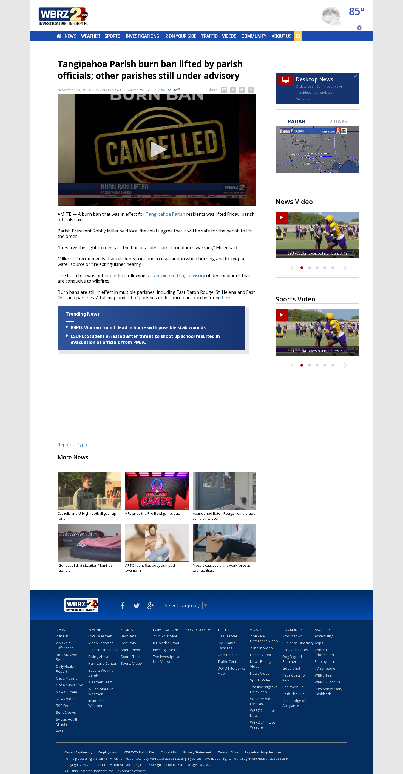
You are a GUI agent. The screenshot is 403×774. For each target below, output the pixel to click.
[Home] (70, 15)
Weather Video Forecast (262, 701)
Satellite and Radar (103, 649)
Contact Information (324, 652)
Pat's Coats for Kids (294, 678)
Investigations (142, 36)
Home (58, 36)
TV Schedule (325, 668)
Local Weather (100, 636)
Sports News (131, 649)
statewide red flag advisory (177, 275)
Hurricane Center (102, 663)
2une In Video (261, 647)
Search (298, 36)
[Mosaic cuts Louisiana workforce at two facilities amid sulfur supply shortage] (224, 543)
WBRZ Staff (170, 89)
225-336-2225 (174, 758)
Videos (229, 36)
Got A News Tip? (69, 685)
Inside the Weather (96, 703)
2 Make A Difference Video (264, 638)
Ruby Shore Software (130, 771)
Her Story (128, 642)
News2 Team (66, 691)
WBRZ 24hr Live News (262, 713)
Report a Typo (72, 445)
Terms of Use (228, 752)
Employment (325, 661)
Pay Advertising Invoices (263, 752)
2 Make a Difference (64, 645)
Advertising (324, 636)
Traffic (210, 36)
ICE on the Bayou (166, 642)
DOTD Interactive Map (231, 671)
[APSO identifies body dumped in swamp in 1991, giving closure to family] (157, 543)
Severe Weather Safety (101, 673)
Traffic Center (229, 661)
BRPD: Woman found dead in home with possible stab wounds (138, 327)
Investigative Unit (167, 649)
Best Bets (128, 636)
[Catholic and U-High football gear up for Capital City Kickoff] (89, 491)
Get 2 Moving (66, 678)
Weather (90, 36)
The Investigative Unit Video (166, 659)
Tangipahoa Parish (165, 214)
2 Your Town (292, 636)
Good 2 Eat (291, 668)
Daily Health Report (65, 669)
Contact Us (169, 752)
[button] (157, 149)
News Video (66, 698)
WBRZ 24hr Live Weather (100, 691)
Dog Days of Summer (292, 659)
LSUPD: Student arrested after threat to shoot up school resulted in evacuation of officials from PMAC (145, 339)
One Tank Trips (230, 654)
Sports (112, 36)
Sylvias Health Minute (67, 722)
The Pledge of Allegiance (293, 703)
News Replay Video (260, 664)
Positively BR (292, 686)
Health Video (260, 654)
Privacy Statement (197, 752)
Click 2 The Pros (295, 649)
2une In (62, 636)
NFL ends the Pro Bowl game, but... (153, 513)
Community (254, 36)
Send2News (66, 712)
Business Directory (297, 642)
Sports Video (131, 663)
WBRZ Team (324, 675)
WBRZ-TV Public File (139, 752)
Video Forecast (100, 642)
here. (227, 298)
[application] (157, 150)
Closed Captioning (78, 752)
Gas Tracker (227, 636)
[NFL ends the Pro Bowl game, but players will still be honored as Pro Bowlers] (157, 491)
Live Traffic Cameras (226, 645)
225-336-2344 (279, 758)
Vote (60, 731)
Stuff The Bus (293, 693)
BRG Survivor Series (66, 657)
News (70, 36)
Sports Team (131, 656)
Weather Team (100, 682)
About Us (282, 36)
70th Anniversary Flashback (328, 691)
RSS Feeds (64, 705)
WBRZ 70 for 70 (327, 682)
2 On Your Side (180, 36)
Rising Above (98, 656)
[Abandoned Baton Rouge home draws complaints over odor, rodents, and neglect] (224, 491)
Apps (319, 642)
